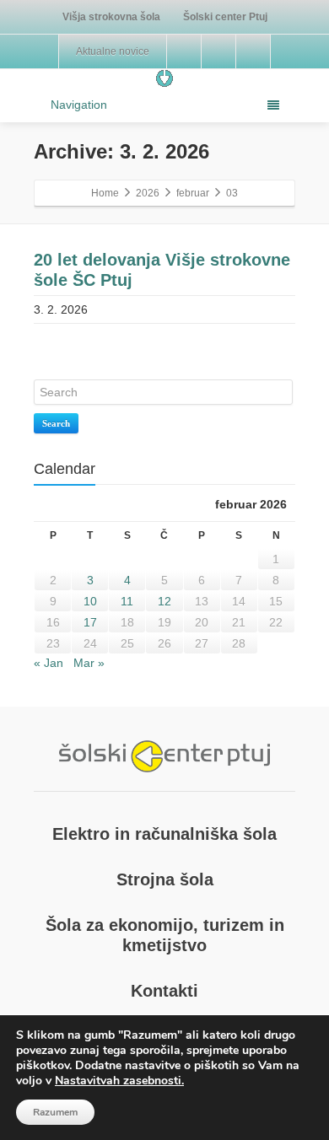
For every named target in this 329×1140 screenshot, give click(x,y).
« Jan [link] (48, 662)
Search (56, 423)
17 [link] (90, 622)
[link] (112, 17)
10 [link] (90, 601)
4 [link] (127, 580)
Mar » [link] (89, 662)
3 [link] (90, 580)
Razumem (55, 1112)
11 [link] (127, 601)
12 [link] (164, 601)
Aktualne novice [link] (112, 51)
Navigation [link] (79, 104)
